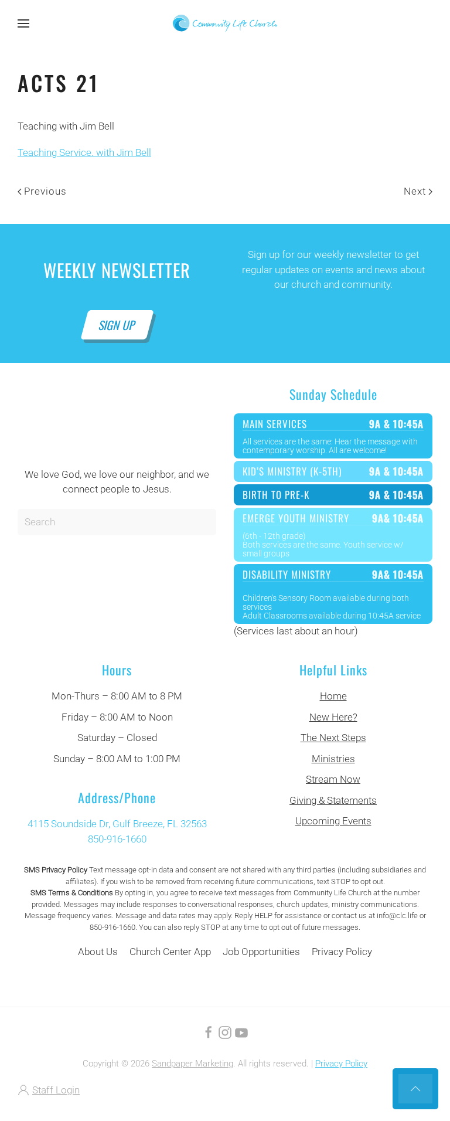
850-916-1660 (117, 839)
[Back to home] (225, 23)
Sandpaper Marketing (192, 1063)
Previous (45, 191)
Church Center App (170, 951)
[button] (23, 23)
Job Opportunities (261, 951)
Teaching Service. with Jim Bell (84, 152)
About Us (98, 951)
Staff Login (56, 1090)
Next (415, 191)
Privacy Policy (342, 951)
